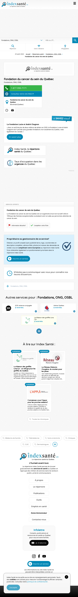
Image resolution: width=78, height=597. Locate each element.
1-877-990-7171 (19, 88)
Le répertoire (39, 486)
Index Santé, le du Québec (26, 150)
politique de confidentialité (37, 582)
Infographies (65, 49)
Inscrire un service (20, 258)
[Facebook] (39, 556)
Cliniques (71, 438)
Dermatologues (43, 444)
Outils (39, 500)
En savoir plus (15, 137)
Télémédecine (34, 438)
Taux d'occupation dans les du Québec (28, 162)
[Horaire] (7, 110)
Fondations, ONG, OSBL (53, 54)
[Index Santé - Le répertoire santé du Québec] (14, 4)
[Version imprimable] (12, 110)
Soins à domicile (54, 438)
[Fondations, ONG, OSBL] (39, 331)
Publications (39, 493)
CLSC (27, 444)
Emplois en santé (39, 506)
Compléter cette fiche (41, 225)
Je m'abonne (41, 543)
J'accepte (13, 587)
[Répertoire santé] (55, 444)
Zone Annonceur (39, 513)
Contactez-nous (39, 519)
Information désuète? (19, 225)
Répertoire (13, 49)
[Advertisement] (39, 23)
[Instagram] (34, 556)
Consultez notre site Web (21, 94)
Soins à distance (39, 49)
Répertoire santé (38, 54)
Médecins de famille (12, 438)
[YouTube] (44, 556)
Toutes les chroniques (40, 419)
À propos (39, 480)
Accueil (28, 54)
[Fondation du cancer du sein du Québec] (39, 69)
